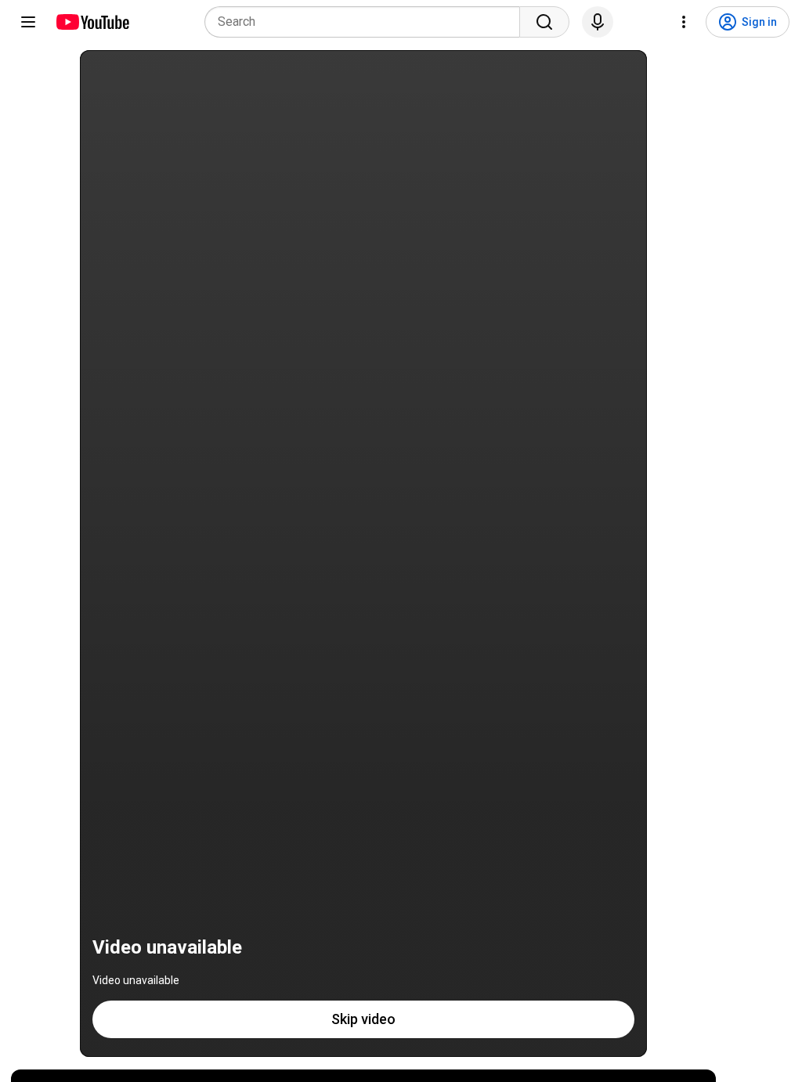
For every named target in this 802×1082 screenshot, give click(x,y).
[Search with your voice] (597, 22)
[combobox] (367, 22)
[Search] (544, 22)
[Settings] (683, 22)
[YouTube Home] (92, 22)
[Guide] (28, 22)
